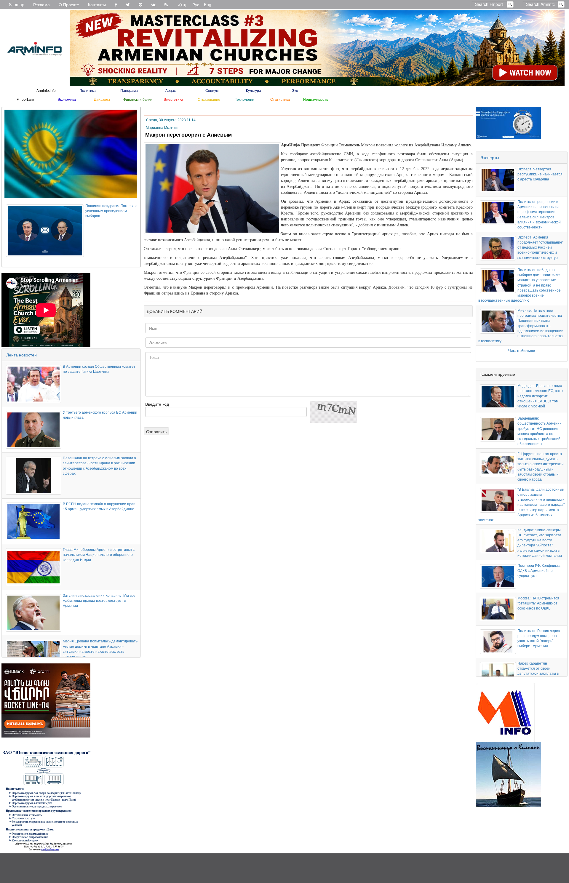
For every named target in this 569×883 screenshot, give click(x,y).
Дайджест (102, 99)
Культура (253, 90)
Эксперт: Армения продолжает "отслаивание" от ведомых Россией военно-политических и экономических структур (540, 247)
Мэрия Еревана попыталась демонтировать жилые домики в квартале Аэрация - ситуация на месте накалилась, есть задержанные (100, 648)
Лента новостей (21, 355)
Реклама (41, 4)
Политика (87, 90)
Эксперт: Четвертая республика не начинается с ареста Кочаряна (539, 173)
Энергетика (173, 99)
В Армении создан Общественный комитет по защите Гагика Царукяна (99, 369)
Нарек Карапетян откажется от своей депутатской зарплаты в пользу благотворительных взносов (540, 673)
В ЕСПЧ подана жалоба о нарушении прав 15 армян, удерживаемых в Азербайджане (99, 506)
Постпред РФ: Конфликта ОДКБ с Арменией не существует (538, 570)
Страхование (209, 99)
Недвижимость (315, 99)
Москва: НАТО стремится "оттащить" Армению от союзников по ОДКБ (538, 602)
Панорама (129, 90)
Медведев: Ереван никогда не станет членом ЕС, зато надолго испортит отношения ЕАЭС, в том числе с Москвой (540, 395)
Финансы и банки (137, 99)
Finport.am (25, 99)
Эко (295, 90)
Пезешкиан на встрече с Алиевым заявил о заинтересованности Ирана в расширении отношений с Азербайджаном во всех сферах (99, 465)
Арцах (170, 90)
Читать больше (521, 350)
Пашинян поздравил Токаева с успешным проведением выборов (111, 210)
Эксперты (489, 157)
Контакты (97, 4)
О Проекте (69, 4)
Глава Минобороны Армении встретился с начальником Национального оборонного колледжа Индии (99, 554)
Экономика (66, 99)
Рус (195, 4)
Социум (211, 90)
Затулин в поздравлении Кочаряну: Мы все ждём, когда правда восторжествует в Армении (99, 600)
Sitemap (16, 4)
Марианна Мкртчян (162, 128)
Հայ (182, 4)
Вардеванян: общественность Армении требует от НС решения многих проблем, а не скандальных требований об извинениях (539, 430)
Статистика (280, 99)
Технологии (244, 99)
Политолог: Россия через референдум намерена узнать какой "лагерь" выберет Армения (538, 638)
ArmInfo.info (46, 90)
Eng (207, 4)
